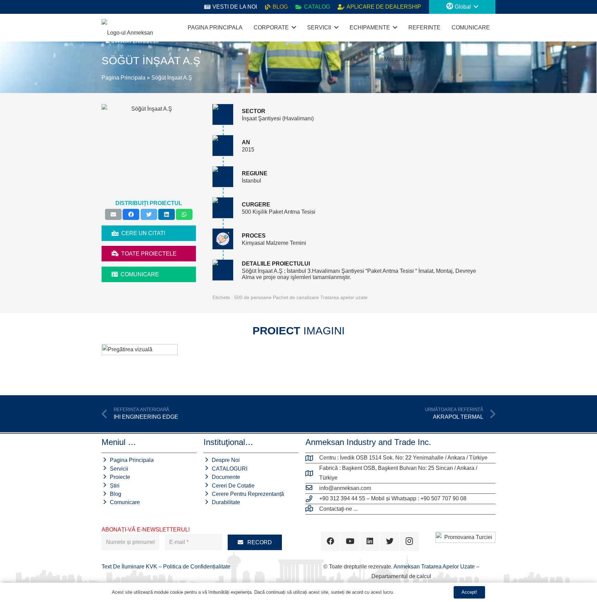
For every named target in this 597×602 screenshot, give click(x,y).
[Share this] (131, 214)
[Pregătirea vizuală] (140, 364)
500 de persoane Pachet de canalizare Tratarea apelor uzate (301, 297)
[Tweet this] (149, 214)
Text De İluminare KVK (130, 566)
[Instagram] (409, 541)
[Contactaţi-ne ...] (312, 509)
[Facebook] (330, 541)
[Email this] (113, 214)
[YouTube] (350, 541)
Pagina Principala (123, 78)
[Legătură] (127, 27)
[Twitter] (389, 541)
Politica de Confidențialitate (196, 566)
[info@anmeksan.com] (312, 488)
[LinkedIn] (369, 541)
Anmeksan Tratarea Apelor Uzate (434, 566)
